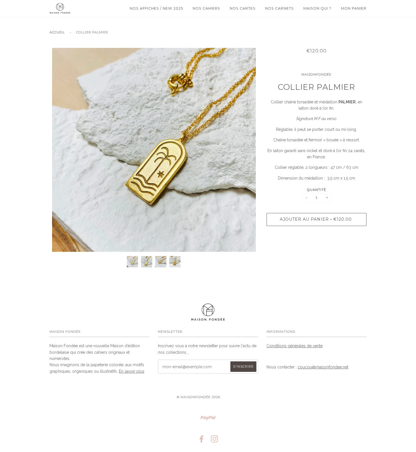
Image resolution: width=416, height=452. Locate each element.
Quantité (316, 190)
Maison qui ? (317, 8)
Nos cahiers (206, 8)
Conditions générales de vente (295, 346)
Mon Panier (353, 8)
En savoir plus (131, 371)
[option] (154, 150)
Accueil (57, 32)
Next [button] (247, 150)
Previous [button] (59, 150)
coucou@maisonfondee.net (323, 367)
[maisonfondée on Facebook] (201, 441)
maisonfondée (316, 74)
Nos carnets (279, 8)
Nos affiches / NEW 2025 (156, 8)
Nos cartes (243, 8)
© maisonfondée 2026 (198, 397)
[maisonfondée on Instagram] (214, 441)
